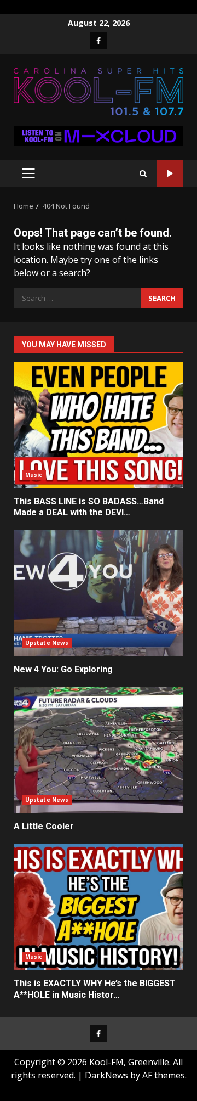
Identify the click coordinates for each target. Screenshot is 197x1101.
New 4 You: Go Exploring (98, 593)
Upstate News (46, 643)
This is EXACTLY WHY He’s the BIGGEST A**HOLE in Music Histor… (98, 907)
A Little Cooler (98, 750)
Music (34, 475)
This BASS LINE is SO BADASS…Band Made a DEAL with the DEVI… (98, 425)
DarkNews (106, 1075)
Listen (170, 173)
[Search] (143, 173)
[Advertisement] (98, 135)
